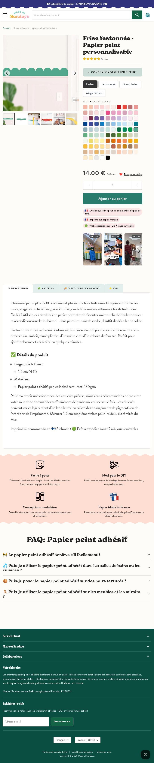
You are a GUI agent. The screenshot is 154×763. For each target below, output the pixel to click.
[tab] (18, 288)
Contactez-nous (104, 752)
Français (60, 739)
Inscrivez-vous (62, 721)
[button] (92, 59)
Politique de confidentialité (54, 752)
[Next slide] (75, 73)
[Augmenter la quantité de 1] (137, 185)
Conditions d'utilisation (82, 752)
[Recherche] (137, 14)
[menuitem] (9, 119)
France (86, 739)
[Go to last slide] (7, 73)
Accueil (6, 28)
